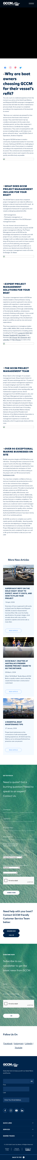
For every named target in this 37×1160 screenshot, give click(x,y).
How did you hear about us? (12, 874)
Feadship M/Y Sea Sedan (18, 335)
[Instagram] (10, 68)
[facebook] (5, 68)
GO (11, 1016)
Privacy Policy (7, 1149)
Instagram (18, 1043)
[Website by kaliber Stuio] (28, 1150)
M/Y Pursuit (13, 337)
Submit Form (11, 892)
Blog (12, 40)
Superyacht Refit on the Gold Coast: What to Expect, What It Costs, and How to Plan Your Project (18, 593)
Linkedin (28, 1043)
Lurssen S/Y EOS (23, 333)
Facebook (7, 1043)
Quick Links (7, 1123)
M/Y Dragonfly (22, 337)
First (4, 1085)
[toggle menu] (31, 4)
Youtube (18, 1047)
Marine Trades (9, 1136)
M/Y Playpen (17, 340)
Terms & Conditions (17, 1149)
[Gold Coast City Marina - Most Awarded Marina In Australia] (10, 1065)
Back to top (17, 1157)
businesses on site (8, 475)
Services (6, 1129)
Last (4, 1092)
